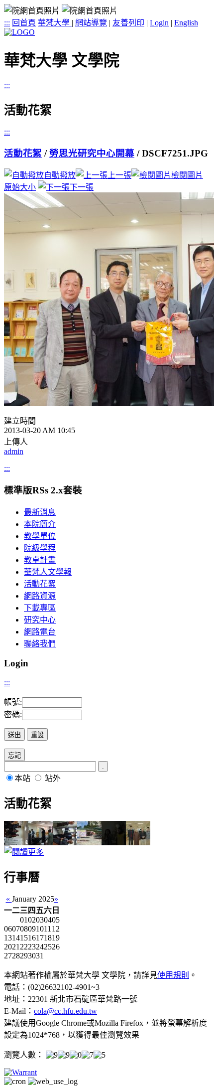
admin (13, 451)
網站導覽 (91, 22)
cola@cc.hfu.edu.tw (65, 1011)
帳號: (13, 702)
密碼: (13, 714)
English (186, 22)
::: (7, 22)
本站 (22, 778)
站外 (53, 778)
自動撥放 (60, 175)
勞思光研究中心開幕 (91, 153)
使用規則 (173, 975)
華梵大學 (55, 22)
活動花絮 (23, 153)
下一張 (82, 187)
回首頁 (24, 22)
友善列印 (128, 22)
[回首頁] (19, 32)
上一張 (119, 175)
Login (159, 22)
